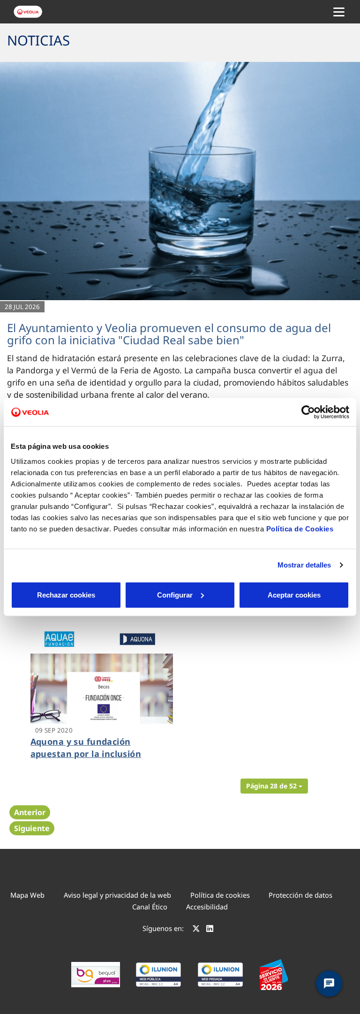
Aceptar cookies (294, 594)
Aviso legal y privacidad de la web (117, 895)
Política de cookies (220, 895)
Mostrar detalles (304, 565)
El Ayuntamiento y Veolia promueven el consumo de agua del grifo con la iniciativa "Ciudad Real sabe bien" (169, 334)
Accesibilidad (207, 906)
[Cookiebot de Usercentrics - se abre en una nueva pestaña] (308, 412)
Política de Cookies (300, 528)
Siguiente (32, 828)
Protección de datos (300, 895)
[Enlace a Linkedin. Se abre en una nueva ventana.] (209, 929)
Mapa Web (27, 895)
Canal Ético (149, 906)
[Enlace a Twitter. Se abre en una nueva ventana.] (196, 929)
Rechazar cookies (66, 594)
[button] (274, 786)
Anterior (29, 812)
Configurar (175, 594)
